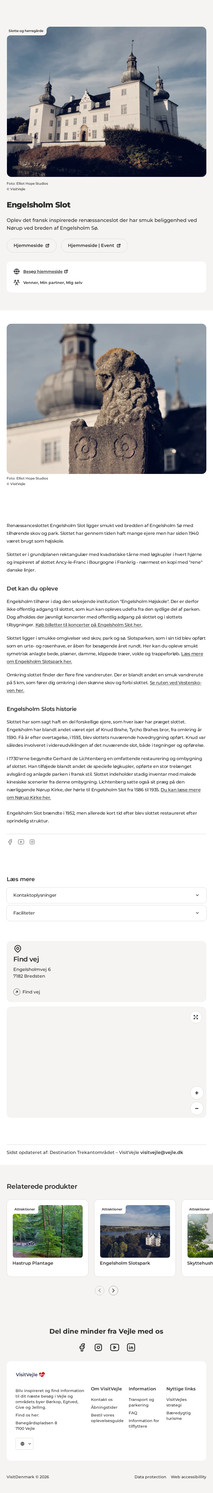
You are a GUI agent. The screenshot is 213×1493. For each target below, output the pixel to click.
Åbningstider (104, 1407)
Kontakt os (102, 1399)
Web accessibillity (188, 1476)
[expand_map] (196, 1017)
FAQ (133, 1412)
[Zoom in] (197, 1092)
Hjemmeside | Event (91, 245)
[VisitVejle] (30, 1374)
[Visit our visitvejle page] (82, 1347)
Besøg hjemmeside (43, 271)
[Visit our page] (98, 1347)
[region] (106, 1062)
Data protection (150, 1476)
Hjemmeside (28, 245)
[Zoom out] (197, 1108)
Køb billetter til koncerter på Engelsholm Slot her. (89, 624)
